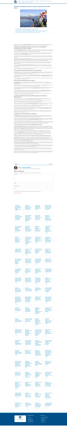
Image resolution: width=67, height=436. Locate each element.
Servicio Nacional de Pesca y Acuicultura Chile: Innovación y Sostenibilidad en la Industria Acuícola (28, 342)
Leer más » (26, 222)
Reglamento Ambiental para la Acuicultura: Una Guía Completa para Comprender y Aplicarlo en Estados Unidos (28, 364)
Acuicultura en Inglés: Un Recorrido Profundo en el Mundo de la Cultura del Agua (18, 405)
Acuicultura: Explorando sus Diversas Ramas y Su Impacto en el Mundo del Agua (38, 363)
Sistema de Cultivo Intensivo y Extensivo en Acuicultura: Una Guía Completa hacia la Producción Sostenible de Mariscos (38, 332)
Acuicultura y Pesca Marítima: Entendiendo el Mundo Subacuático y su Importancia (28, 384)
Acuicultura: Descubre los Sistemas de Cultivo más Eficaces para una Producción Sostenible (48, 309)
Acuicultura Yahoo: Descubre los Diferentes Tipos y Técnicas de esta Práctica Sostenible (48, 251)
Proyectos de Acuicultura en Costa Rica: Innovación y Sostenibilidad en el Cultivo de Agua (38, 405)
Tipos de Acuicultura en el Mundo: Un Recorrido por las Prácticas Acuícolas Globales (38, 271)
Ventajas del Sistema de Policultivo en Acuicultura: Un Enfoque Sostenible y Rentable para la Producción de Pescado (28, 218)
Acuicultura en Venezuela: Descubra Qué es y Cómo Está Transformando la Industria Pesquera (48, 384)
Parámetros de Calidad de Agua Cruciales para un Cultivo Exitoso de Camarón (38, 207)
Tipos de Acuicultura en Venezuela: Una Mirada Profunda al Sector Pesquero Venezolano (38, 261)
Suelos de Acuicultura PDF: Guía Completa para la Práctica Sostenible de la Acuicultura (48, 289)
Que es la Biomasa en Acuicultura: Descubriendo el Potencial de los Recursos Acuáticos (38, 384)
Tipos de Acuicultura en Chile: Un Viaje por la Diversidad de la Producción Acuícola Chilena (18, 280)
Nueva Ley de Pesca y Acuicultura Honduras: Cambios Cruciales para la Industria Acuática (28, 32)
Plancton (27, 2)
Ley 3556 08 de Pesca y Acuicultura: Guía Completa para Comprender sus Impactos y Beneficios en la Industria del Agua (32, 30)
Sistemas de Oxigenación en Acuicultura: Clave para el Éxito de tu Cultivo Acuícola (28, 309)
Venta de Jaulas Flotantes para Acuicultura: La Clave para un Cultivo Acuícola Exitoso (38, 217)
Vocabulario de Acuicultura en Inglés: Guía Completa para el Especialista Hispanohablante (18, 217)
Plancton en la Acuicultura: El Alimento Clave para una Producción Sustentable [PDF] (28, 207)
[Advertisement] (33, 39)
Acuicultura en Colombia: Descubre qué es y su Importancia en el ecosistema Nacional (28, 395)
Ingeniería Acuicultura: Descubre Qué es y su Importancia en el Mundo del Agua (38, 395)
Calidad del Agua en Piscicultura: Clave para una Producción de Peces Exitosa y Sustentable (48, 207)
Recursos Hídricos (31, 2)
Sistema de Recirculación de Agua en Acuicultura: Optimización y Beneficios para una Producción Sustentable (28, 332)
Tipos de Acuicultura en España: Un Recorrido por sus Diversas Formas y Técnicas (28, 271)
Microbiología (23, 2)
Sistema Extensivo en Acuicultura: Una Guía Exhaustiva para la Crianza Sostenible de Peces (18, 331)
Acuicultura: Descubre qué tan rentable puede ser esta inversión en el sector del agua (48, 374)
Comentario (16, 174)
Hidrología (19, 2)
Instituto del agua (20, 419)
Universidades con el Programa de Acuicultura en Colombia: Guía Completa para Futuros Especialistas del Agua (48, 229)
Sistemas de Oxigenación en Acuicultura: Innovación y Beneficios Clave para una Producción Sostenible (38, 310)
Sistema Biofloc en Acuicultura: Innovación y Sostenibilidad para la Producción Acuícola (18, 342)
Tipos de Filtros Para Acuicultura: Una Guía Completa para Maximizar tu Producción (38, 251)
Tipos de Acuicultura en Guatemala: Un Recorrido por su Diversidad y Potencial (18, 271)
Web (14, 188)
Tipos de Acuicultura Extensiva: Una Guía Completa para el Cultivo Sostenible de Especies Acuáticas (28, 261)
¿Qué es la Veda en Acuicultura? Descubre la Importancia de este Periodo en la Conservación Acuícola (18, 385)
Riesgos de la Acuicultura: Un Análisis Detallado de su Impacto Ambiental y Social (18, 352)
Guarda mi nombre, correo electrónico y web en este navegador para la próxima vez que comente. (28, 191)
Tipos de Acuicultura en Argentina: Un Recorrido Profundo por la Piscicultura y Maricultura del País (28, 280)
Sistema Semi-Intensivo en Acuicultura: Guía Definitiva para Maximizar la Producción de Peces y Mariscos (38, 321)
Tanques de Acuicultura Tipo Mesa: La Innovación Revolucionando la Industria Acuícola (18, 289)
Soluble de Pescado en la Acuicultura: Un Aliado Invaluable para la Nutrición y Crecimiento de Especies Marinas (30, 31)
